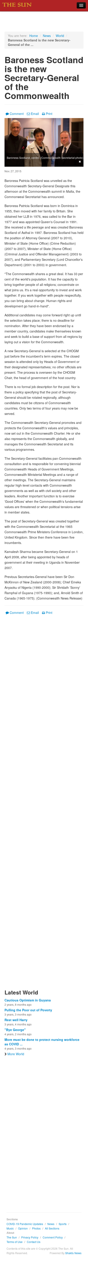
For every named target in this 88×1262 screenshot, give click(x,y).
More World (15, 1054)
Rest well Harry (16, 1020)
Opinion (23, 1228)
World (60, 35)
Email (35, 113)
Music (10, 1228)
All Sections (52, 1228)
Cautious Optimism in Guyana (28, 1000)
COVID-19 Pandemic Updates (25, 1224)
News (47, 35)
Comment (17, 113)
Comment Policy (53, 1237)
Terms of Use (15, 1242)
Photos (36, 1228)
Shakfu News (73, 1253)
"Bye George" (15, 1029)
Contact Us (33, 1242)
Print (49, 113)
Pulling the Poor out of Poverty (28, 1010)
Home (33, 35)
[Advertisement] (44, 804)
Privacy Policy (29, 1237)
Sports (63, 1224)
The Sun (12, 1237)
